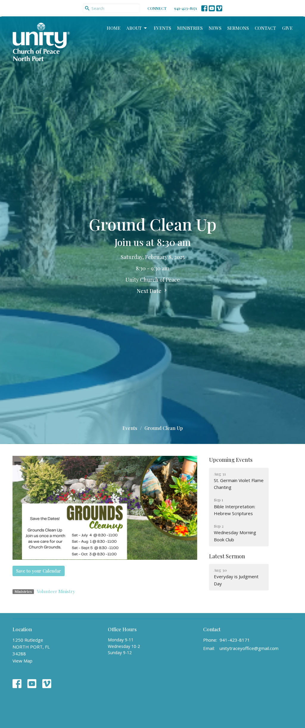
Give (287, 28)
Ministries (190, 28)
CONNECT (156, 8)
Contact (265, 28)
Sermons (238, 28)
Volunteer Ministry (56, 591)
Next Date (150, 290)
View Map (22, 661)
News (214, 28)
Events (162, 28)
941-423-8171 (185, 8)
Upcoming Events (231, 459)
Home (113, 28)
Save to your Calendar (38, 571)
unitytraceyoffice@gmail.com (249, 648)
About (134, 28)
